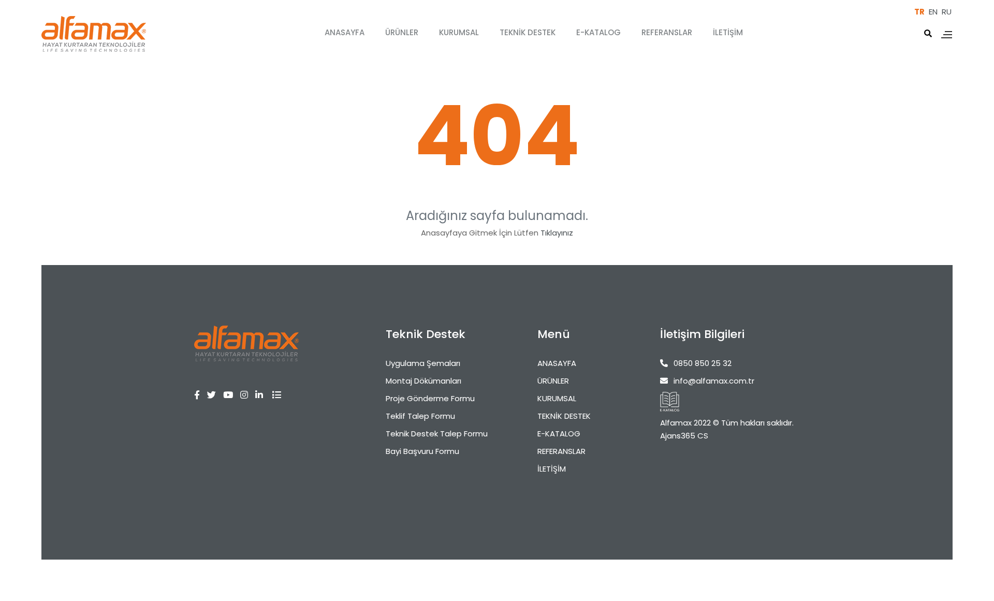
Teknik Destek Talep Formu (437, 433)
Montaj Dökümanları (423, 380)
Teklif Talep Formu (420, 416)
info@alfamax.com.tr (714, 380)
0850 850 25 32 (703, 363)
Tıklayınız (556, 232)
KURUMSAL (459, 32)
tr (919, 11)
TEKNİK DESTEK (528, 32)
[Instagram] (247, 395)
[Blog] (280, 395)
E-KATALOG (598, 32)
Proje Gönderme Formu (430, 398)
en (933, 11)
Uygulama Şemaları (423, 363)
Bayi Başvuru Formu (422, 451)
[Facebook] (200, 395)
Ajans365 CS (684, 435)
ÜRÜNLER (401, 32)
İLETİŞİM (728, 32)
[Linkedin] (262, 395)
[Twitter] (215, 395)
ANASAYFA (344, 32)
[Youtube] (231, 395)
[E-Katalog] (669, 402)
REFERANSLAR (666, 32)
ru (947, 11)
